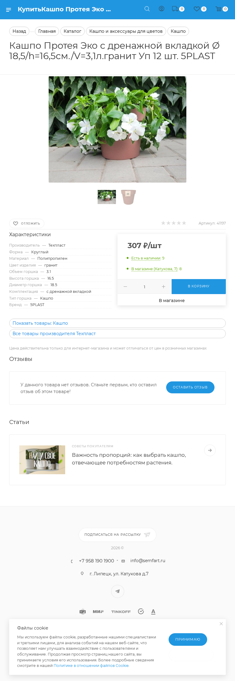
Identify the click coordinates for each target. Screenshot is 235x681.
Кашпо (178, 31)
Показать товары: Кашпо (40, 323)
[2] (168, 223)
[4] (178, 223)
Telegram (117, 591)
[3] (173, 223)
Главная (47, 31)
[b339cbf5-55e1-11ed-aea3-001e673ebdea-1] (117, 129)
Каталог (72, 31)
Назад (19, 31)
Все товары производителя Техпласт (54, 333)
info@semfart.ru (147, 560)
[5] (183, 223)
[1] (163, 223)
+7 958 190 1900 (96, 561)
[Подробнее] (210, 450)
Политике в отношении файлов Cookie (91, 665)
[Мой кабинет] (161, 9)
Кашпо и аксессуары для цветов (126, 31)
